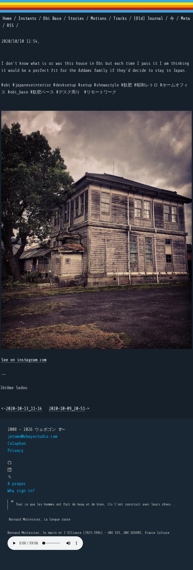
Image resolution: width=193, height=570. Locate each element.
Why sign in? (21, 490)
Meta (185, 18)
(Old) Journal (148, 18)
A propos (17, 483)
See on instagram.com (23, 359)
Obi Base (52, 18)
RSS (10, 25)
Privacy (15, 450)
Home (7, 18)
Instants (27, 18)
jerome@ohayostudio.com (32, 436)
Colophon (17, 443)
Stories (76, 18)
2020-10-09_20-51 (67, 408)
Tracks (120, 18)
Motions (99, 18)
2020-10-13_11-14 (24, 408)
